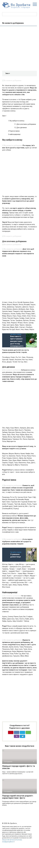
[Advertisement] (19, 48)
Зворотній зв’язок (8, 840)
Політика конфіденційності (12, 841)
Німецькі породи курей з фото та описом (18, 767)
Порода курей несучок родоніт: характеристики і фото (17, 796)
